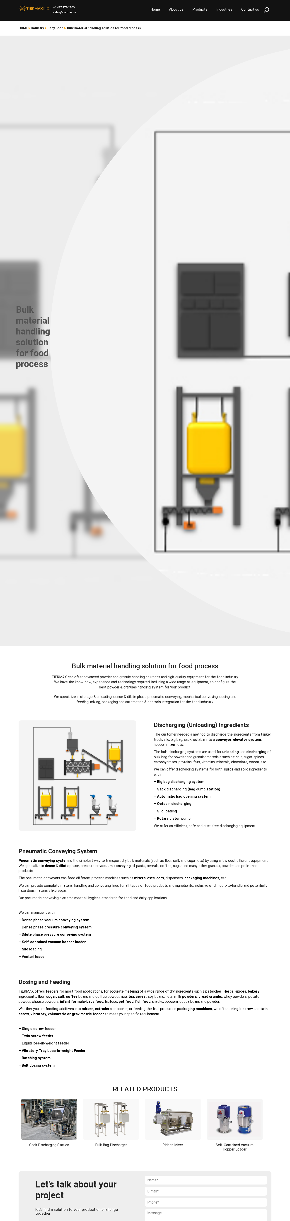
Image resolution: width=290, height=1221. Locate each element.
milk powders (185, 996)
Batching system (36, 1058)
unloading (230, 752)
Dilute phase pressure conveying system (56, 934)
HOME (23, 28)
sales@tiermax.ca (64, 12)
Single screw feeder (39, 1029)
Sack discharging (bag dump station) (188, 789)
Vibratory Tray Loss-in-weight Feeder (54, 1051)
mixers (87, 1009)
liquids (228, 769)
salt (61, 996)
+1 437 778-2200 (64, 7)
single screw (242, 1009)
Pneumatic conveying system (44, 860)
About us (176, 9)
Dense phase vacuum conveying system (55, 920)
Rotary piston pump (174, 818)
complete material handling (65, 885)
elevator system (247, 739)
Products (199, 9)
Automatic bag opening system (183, 796)
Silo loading (167, 811)
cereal (141, 996)
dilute (64, 866)
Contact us (250, 9)
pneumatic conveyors (43, 878)
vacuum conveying (115, 866)
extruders (155, 878)
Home (155, 9)
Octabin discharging (174, 804)
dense (50, 866)
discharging (256, 752)
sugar (51, 996)
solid (244, 769)
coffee (71, 996)
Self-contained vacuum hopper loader (54, 942)
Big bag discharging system (180, 782)
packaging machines (201, 878)
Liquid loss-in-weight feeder (45, 1043)
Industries (224, 9)
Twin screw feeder (37, 1036)
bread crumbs (210, 996)
